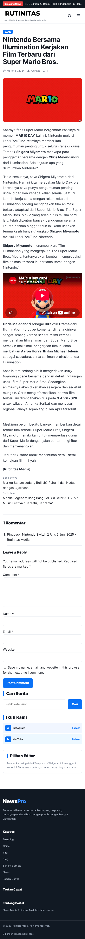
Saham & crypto (12, 865)
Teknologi (8, 839)
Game (8, 32)
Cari (75, 704)
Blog (5, 859)
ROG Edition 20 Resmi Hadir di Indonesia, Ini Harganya (53, 3)
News (6, 872)
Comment (11, 575)
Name (8, 614)
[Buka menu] (78, 16)
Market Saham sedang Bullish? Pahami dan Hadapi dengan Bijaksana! (39, 483)
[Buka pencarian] (69, 16)
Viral (5, 852)
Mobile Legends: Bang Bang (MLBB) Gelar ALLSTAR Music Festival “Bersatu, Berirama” (40, 498)
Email (8, 632)
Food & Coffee (11, 878)
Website (9, 649)
